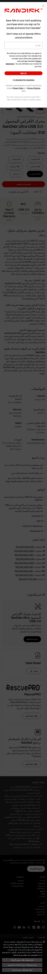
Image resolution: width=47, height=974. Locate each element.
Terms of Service (33, 88)
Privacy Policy (18, 88)
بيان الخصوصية (35, 955)
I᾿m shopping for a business (23, 80)
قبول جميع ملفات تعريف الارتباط (22, 970)
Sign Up (23, 73)
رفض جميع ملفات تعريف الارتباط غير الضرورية (22, 965)
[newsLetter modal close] (43, 6)
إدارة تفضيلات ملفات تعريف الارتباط (22, 960)
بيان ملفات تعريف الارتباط (21, 955)
